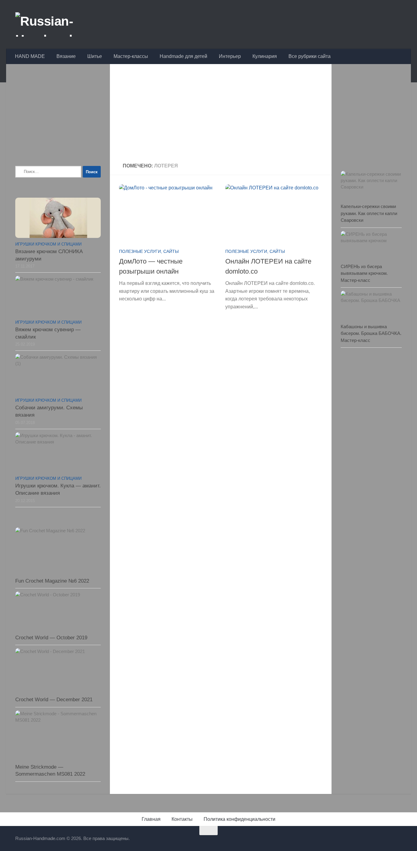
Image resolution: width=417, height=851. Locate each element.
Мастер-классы (131, 56)
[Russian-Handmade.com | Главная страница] (62, 24)
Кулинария (264, 56)
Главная (151, 819)
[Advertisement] (221, 114)
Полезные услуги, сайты (149, 251)
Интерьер (230, 56)
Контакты (182, 819)
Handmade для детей (183, 56)
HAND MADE (30, 56)
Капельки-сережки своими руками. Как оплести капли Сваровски (369, 213)
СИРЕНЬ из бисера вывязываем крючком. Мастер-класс (364, 273)
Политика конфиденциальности (239, 819)
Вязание (66, 56)
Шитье (94, 56)
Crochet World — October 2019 (51, 638)
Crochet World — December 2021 (53, 699)
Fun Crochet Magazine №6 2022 (52, 581)
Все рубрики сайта (309, 56)
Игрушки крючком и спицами (48, 244)
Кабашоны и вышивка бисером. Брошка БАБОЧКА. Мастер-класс (371, 333)
